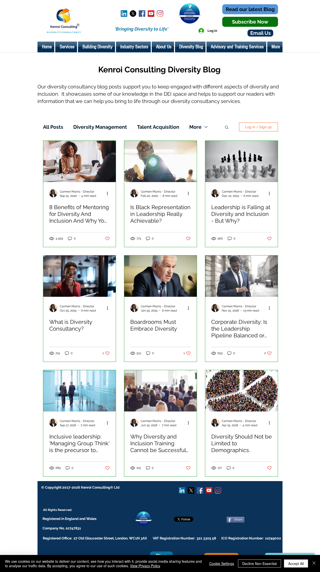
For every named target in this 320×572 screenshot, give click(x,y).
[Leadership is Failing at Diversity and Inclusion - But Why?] (241, 161)
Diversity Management (100, 127)
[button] (226, 127)
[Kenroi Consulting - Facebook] (142, 13)
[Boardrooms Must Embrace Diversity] (160, 276)
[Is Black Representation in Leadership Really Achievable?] (160, 161)
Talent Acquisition (158, 127)
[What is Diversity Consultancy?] (79, 276)
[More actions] (109, 193)
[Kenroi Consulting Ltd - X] (133, 13)
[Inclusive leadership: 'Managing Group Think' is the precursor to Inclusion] (79, 390)
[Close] (314, 563)
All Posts (53, 127)
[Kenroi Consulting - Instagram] (160, 13)
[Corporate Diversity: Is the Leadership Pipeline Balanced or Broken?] (241, 276)
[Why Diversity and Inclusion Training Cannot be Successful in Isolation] (160, 390)
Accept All (296, 563)
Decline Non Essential (259, 563)
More (195, 127)
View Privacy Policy (145, 565)
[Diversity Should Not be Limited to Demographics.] (241, 390)
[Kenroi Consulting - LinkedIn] (124, 13)
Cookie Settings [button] (221, 563)
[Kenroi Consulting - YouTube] (151, 13)
